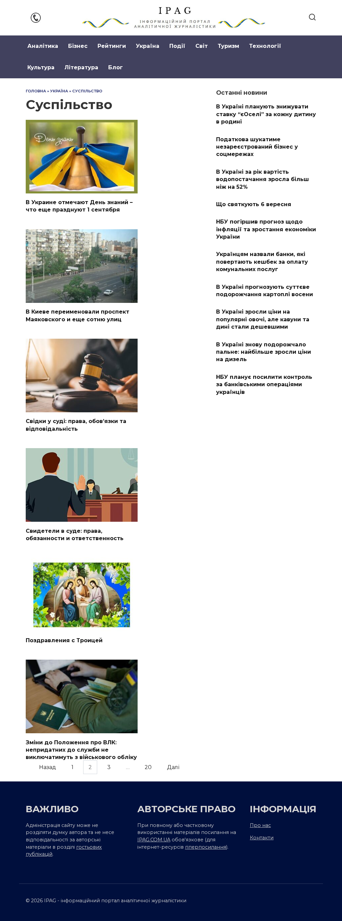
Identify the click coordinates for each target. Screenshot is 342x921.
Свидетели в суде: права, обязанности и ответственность (75, 534)
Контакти (262, 838)
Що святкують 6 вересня (253, 204)
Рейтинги (112, 46)
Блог (115, 67)
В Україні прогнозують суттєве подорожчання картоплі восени (264, 290)
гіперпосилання (205, 847)
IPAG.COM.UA (153, 840)
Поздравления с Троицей (64, 640)
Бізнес (78, 46)
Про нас (260, 825)
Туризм (228, 46)
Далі (173, 767)
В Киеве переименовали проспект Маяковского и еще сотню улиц (77, 315)
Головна (36, 91)
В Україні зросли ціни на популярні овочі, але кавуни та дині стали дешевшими (262, 319)
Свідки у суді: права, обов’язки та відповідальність (76, 425)
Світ (201, 46)
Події (177, 46)
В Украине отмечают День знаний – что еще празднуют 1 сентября (79, 206)
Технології (265, 46)
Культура (40, 67)
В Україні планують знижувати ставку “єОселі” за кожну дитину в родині (266, 114)
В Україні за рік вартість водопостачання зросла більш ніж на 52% (262, 179)
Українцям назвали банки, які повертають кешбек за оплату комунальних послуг (262, 261)
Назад (47, 767)
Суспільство (87, 91)
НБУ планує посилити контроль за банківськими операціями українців (264, 384)
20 (148, 767)
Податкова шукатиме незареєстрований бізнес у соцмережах (257, 146)
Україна (147, 46)
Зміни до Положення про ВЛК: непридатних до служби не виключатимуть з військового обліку (81, 749)
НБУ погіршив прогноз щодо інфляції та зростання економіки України (266, 229)
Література (81, 67)
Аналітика (42, 46)
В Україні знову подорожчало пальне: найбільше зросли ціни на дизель (263, 351)
